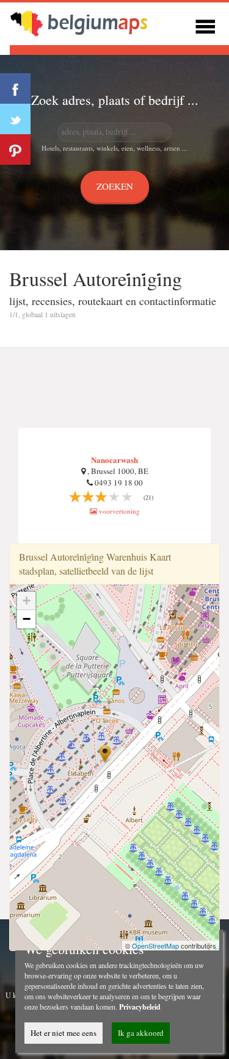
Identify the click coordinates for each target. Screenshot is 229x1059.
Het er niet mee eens (63, 1032)
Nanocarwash (114, 459)
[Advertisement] (114, 387)
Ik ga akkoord (141, 1032)
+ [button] (27, 600)
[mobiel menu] (205, 25)
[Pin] (15, 149)
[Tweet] (15, 119)
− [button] (27, 618)
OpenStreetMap (155, 945)
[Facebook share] (15, 88)
